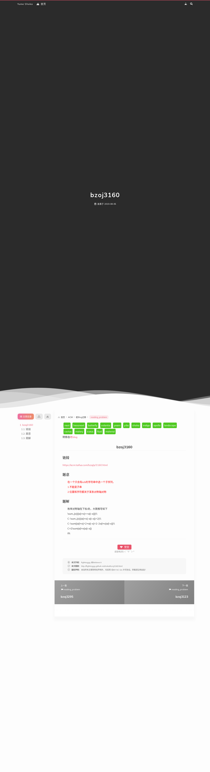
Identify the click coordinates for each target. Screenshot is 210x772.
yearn (117, 425)
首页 (43, 4)
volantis (105, 425)
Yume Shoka (25, 4)
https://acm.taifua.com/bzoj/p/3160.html (85, 465)
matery (79, 431)
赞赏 (126, 547)
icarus (90, 431)
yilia (126, 425)
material (110, 431)
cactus (68, 431)
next (67, 425)
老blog (73, 437)
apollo (157, 425)
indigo (146, 425)
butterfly (92, 425)
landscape (170, 425)
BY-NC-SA (117, 570)
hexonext (78, 425)
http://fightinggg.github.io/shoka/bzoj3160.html (102, 566)
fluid (99, 431)
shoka (135, 425)
